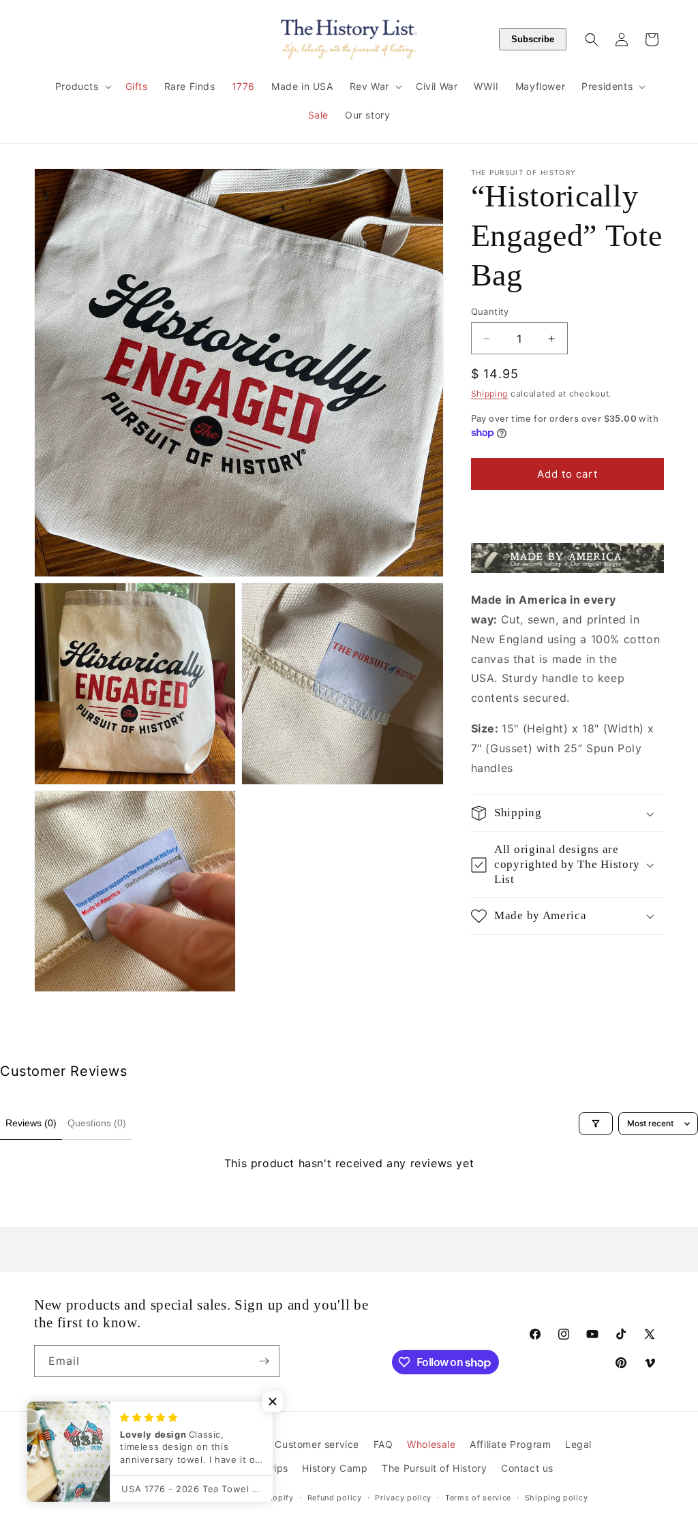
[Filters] (596, 1123)
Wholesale (431, 1444)
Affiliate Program (510, 1444)
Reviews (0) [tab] (31, 1122)
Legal (578, 1444)
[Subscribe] (264, 1361)
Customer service (317, 1444)
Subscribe (532, 39)
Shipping (490, 393)
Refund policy (334, 1497)
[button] (82, 86)
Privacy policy (403, 1497)
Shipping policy (556, 1497)
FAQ (383, 1444)
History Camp (334, 1468)
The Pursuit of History (434, 1468)
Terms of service (478, 1497)
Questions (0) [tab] (96, 1122)
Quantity (490, 311)
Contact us (527, 1468)
